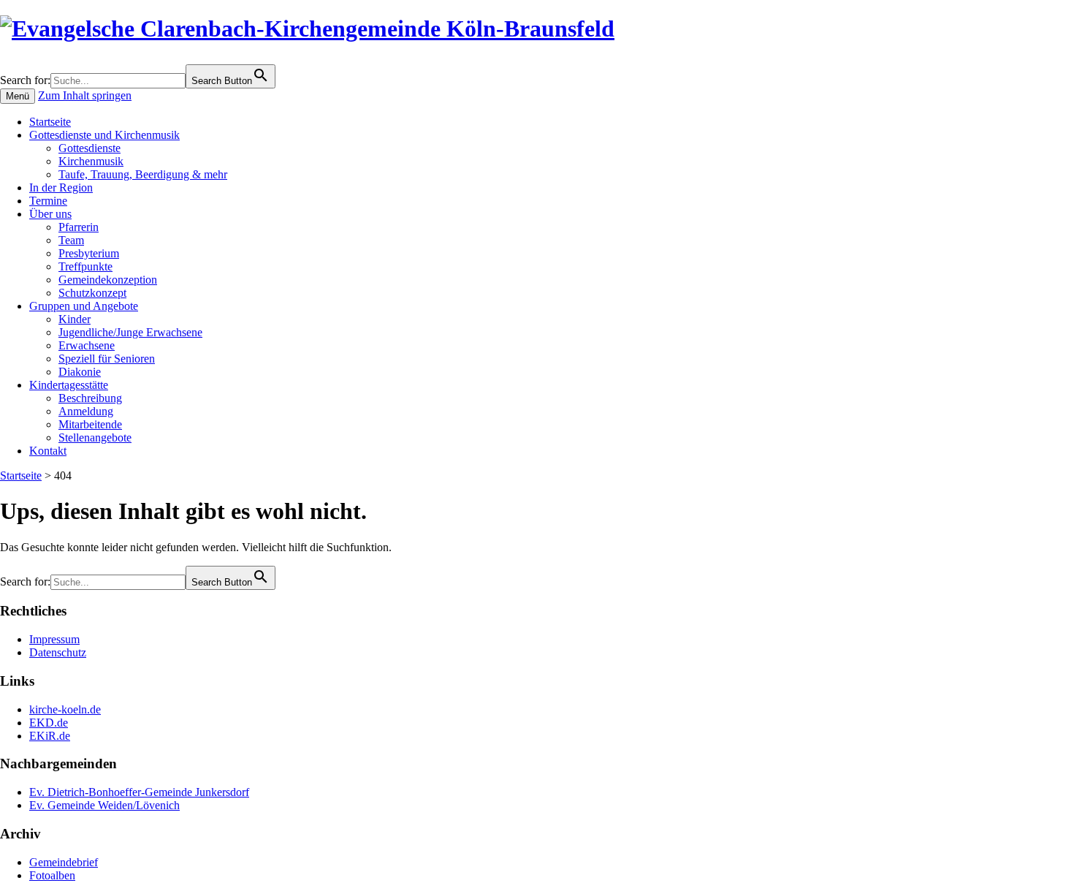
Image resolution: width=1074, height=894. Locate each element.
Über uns (50, 214)
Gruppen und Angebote (83, 306)
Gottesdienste (89, 148)
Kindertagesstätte (68, 385)
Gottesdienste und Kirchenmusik (104, 135)
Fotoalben (52, 875)
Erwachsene (86, 345)
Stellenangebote (95, 437)
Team (71, 240)
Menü (17, 96)
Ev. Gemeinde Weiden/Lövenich (104, 805)
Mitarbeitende (90, 424)
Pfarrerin (78, 227)
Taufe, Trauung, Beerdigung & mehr (142, 174)
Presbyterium (88, 253)
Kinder (74, 319)
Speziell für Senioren (106, 358)
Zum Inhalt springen (85, 95)
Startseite (50, 121)
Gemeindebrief (63, 862)
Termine (48, 200)
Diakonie (79, 371)
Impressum (54, 639)
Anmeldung (85, 411)
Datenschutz (57, 652)
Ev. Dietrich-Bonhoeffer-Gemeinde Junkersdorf (139, 792)
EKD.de (48, 722)
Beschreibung (90, 398)
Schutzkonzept (92, 293)
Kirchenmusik (90, 161)
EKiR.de (49, 736)
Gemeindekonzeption (107, 279)
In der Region (61, 187)
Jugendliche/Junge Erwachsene (130, 332)
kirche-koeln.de (65, 709)
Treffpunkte (85, 266)
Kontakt (47, 450)
